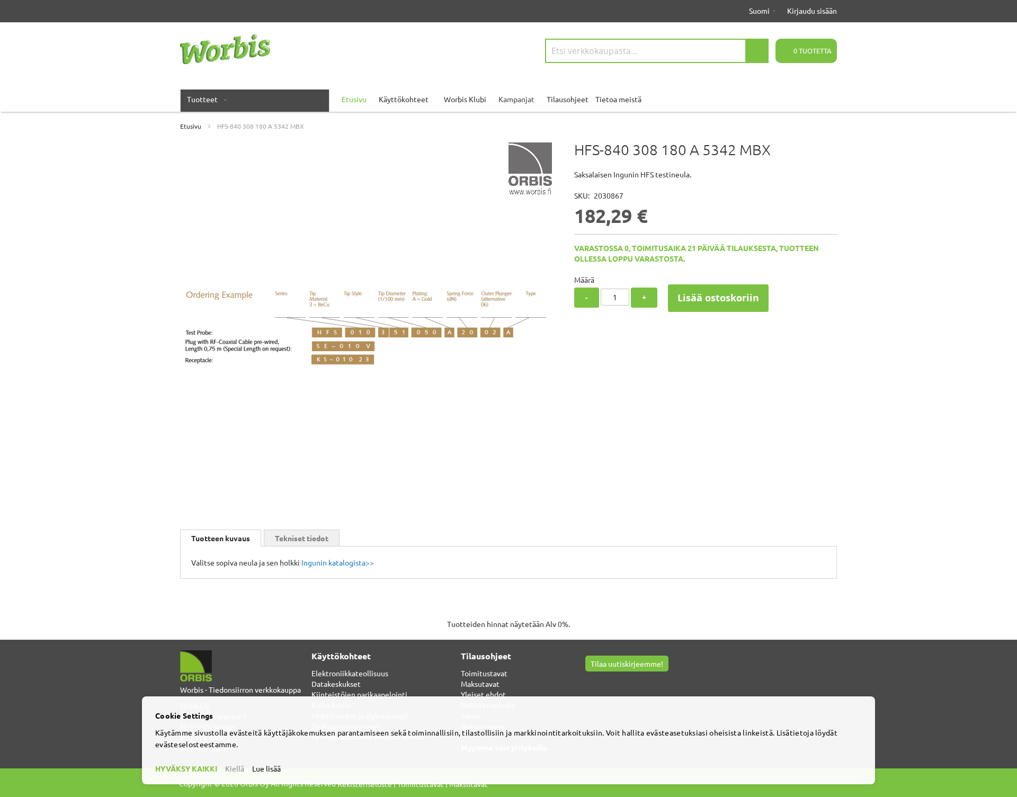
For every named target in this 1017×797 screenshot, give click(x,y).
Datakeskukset (336, 683)
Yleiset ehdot (483, 694)
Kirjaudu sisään (812, 10)
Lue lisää (266, 768)
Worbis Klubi (465, 99)
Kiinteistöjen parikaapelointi (359, 694)
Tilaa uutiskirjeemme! (627, 663)
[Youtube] (603, 682)
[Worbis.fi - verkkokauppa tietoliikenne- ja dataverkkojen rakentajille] (225, 49)
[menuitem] (204, 99)
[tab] (220, 538)
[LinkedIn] (616, 682)
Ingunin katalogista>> (337, 562)
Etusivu (190, 126)
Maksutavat (480, 683)
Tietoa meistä (618, 99)
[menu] (508, 99)
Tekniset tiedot (301, 538)
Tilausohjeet (567, 99)
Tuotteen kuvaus (220, 538)
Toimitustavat (484, 673)
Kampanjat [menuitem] (516, 99)
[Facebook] (591, 682)
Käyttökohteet (404, 99)
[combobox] (657, 51)
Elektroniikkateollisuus (349, 673)
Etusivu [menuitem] (354, 99)
